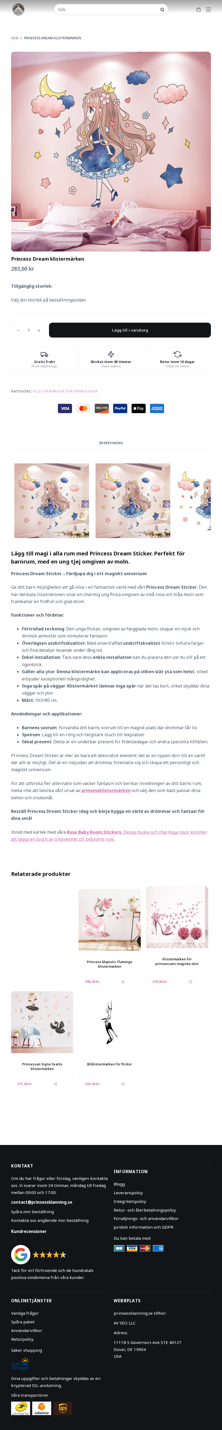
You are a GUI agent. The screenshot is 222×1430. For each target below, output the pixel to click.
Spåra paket (23, 1321)
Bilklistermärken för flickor (109, 1064)
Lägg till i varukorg (130, 330)
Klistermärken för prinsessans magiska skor (177, 961)
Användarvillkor (26, 1330)
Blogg (119, 1184)
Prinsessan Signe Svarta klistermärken (42, 1066)
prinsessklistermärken (106, 790)
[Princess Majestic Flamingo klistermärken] (110, 920)
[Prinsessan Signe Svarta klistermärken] (42, 1022)
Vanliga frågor (25, 1313)
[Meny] (208, 9)
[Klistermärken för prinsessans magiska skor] (177, 917)
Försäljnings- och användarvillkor (146, 1218)
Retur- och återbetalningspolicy (145, 1210)
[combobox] (107, 9)
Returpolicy (22, 1339)
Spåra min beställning (32, 1211)
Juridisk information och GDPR (143, 1227)
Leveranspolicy (128, 1192)
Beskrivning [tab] (111, 443)
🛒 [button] (123, 981)
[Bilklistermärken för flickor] (110, 1022)
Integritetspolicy (130, 1201)
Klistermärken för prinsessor (65, 391)
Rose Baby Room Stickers (94, 832)
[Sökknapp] (162, 9)
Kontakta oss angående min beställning (50, 1220)
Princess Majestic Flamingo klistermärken (109, 964)
